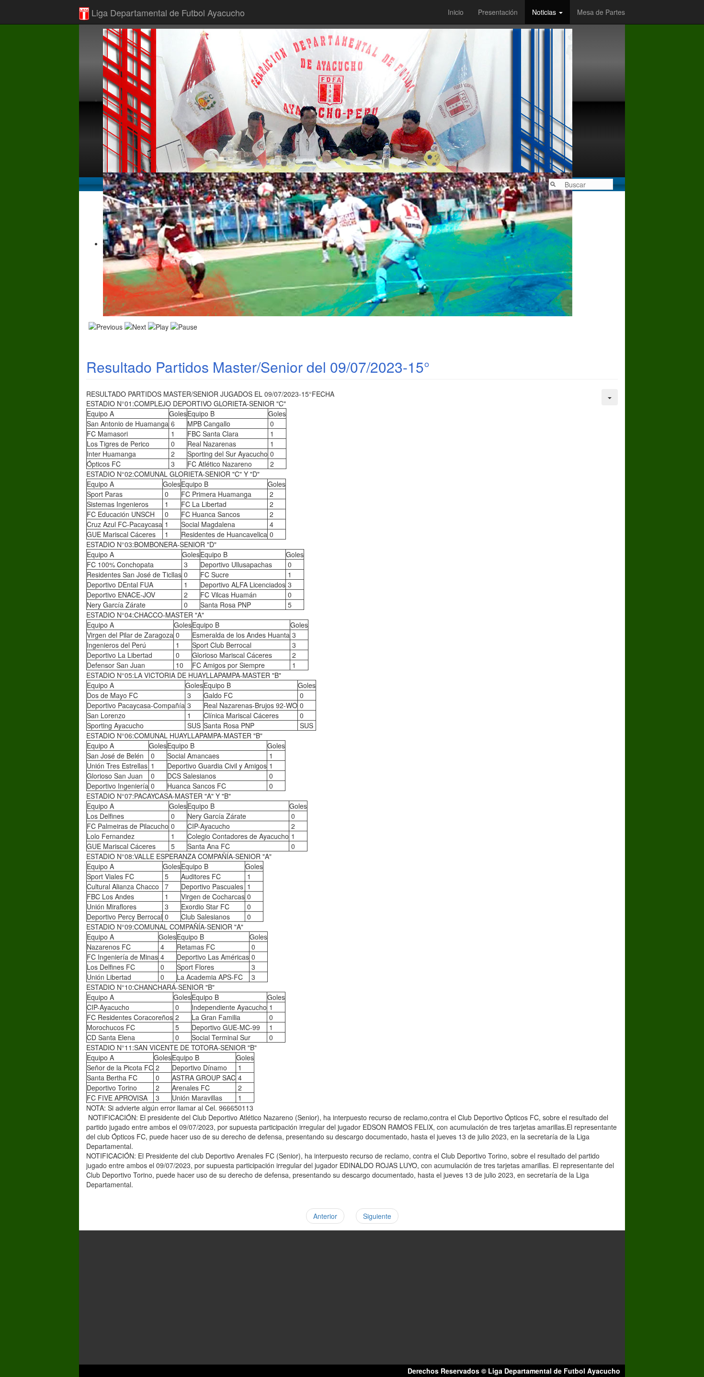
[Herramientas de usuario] (610, 397)
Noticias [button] (545, 12)
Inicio (456, 12)
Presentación (498, 12)
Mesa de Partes (601, 12)
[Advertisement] (352, 268)
